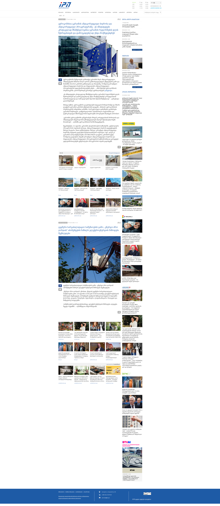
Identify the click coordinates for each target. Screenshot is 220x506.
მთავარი (60, 12)
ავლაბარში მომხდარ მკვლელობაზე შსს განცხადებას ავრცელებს (113, 210)
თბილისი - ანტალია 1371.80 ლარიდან (63, 189)
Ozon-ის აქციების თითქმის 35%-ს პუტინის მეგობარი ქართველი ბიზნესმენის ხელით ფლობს (132, 411)
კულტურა (129, 12)
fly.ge (59, 195)
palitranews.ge (93, 359)
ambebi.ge (61, 339)
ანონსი (136, 12)
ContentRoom (116, 364)
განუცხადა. (108, 90)
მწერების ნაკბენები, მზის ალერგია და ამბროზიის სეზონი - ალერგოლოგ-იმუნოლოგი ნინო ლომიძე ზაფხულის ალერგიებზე (81, 379)
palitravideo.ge (61, 215)
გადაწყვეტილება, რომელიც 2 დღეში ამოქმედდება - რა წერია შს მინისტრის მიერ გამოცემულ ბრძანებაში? (81, 212)
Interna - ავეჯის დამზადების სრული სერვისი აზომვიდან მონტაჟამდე (65, 378)
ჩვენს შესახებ (70, 492)
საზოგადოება (85, 12)
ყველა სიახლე (137, 49)
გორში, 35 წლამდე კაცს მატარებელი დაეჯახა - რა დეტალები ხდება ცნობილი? (97, 211)
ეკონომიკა (108, 12)
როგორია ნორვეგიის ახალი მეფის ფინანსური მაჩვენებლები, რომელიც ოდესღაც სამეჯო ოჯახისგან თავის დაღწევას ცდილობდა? (81, 356)
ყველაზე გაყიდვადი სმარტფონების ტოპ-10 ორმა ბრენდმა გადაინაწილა (64, 355)
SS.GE (61, 153)
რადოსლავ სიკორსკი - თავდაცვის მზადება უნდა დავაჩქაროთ (130, 34)
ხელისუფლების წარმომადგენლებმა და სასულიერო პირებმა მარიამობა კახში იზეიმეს (132, 44)
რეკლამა (87, 492)
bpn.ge (134, 2)
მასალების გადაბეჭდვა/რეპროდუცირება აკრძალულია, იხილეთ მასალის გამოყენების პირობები (73, 497)
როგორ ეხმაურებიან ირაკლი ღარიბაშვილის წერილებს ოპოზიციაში (96, 354)
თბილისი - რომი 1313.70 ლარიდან (112, 189)
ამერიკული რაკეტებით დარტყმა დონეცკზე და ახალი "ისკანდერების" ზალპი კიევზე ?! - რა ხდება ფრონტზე (132, 142)
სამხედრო (122, 12)
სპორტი (115, 12)
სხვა (60, 15)
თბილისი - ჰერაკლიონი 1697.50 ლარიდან (80, 189)
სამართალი (76, 12)
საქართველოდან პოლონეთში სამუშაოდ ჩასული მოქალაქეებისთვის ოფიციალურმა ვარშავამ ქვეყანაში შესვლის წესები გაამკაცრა (113, 357)
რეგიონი (100, 12)
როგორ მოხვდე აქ (114, 153)
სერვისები (79, 492)
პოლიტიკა (68, 12)
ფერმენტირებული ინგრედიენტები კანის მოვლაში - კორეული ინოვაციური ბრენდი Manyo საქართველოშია (112, 379)
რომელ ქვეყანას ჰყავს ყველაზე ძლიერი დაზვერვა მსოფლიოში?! (132, 209)
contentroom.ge (62, 383)
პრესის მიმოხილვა (129, 92)
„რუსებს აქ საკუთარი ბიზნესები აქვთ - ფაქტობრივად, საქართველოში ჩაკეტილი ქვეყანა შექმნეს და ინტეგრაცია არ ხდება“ (132, 433)
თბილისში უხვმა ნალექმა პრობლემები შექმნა (130, 25)
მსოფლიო (94, 12)
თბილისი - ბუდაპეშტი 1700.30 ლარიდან (96, 189)
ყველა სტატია (137, 87)
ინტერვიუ (125, 56)
